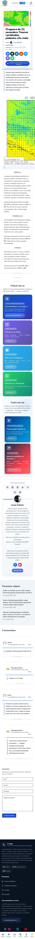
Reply (29, 644)
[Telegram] (26, 54)
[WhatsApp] (12, 58)
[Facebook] (8, 54)
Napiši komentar (9, 798)
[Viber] (8, 58)
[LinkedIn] (17, 54)
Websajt (6, 791)
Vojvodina (9, 45)
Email (6, 785)
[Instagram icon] (20, 565)
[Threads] (13, 929)
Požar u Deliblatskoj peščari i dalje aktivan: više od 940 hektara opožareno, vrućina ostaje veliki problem (17, 602)
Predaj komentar (9, 815)
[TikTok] (30, 929)
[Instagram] (9, 929)
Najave (16, 3)
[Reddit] (21, 54)
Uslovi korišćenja (9, 881)
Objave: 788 (17, 570)
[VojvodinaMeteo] (5, 3)
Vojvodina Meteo (17, 668)
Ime (5, 779)
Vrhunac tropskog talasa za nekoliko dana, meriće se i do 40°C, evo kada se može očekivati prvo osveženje (16, 614)
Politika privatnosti (10, 886)
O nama (6, 890)
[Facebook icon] (15, 565)
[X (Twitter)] (12, 54)
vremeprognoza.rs (10, 920)
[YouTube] (26, 929)
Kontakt (6, 894)
